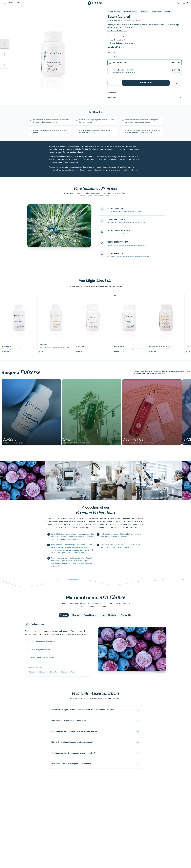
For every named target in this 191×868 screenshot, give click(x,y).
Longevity (144, 11)
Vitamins (63, 615)
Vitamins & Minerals (130, 11)
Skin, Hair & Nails (114, 11)
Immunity (168, 11)
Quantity (110, 78)
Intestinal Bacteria (109, 615)
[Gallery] (53, 54)
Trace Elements (90, 615)
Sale (19, 3)
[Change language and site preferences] (178, 2)
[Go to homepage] (95, 3)
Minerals (75, 615)
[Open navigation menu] (5, 3)
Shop (11, 3)
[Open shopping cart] (187, 3)
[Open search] (184, 3)
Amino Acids (126, 615)
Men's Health (156, 11)
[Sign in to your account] (174, 3)
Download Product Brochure (117, 31)
